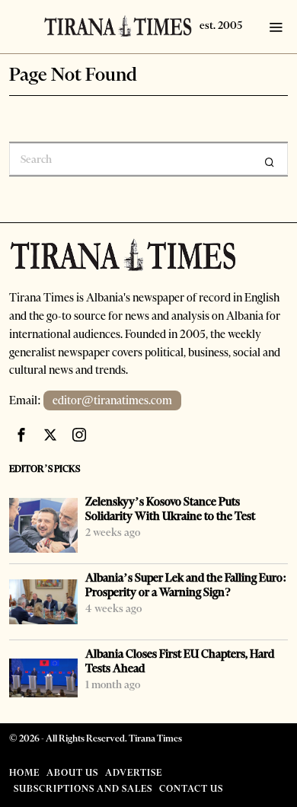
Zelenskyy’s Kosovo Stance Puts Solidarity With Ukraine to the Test (170, 509)
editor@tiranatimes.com (112, 400)
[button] (269, 162)
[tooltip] (21, 435)
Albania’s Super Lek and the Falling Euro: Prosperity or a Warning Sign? (186, 585)
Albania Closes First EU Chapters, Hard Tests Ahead (179, 661)
